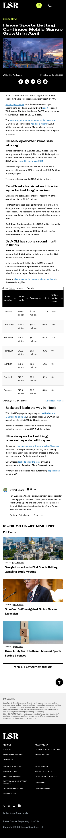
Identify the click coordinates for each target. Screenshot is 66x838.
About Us (38, 515)
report (45, 108)
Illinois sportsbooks (15, 104)
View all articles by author (33, 667)
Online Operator (8, 298)
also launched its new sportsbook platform (34, 279)
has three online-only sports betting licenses (38, 446)
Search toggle (50, 5)
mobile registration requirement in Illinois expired (33, 120)
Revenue (34, 298)
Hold (45, 298)
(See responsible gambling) (26, 718)
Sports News (10, 18)
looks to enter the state (29, 462)
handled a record (39, 124)
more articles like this (29, 525)
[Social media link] (20, 81)
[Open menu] (61, 5)
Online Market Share (54, 298)
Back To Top (59, 682)
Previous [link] (51, 400)
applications (54, 470)
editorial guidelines (19, 515)
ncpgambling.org (33, 714)
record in (31, 161)
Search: (30, 288)
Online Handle (21, 298)
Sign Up (39, 5)
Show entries (12, 288)
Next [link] (59, 400)
